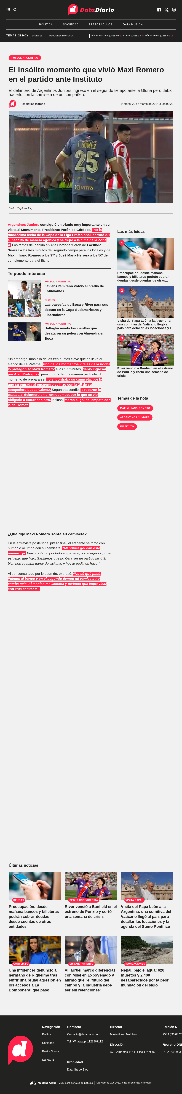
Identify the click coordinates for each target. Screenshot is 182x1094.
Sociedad (48, 1042)
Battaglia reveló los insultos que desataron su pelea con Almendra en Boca (75, 333)
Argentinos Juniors (23, 224)
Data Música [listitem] (133, 24)
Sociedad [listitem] (71, 24)
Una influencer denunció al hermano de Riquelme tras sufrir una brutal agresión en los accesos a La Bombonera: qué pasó (35, 980)
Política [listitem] (46, 24)
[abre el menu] (8, 9)
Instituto (127, 426)
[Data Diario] (91, 9)
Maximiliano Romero (135, 408)
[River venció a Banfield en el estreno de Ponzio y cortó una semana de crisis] (145, 350)
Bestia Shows (51, 1051)
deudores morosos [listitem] (53, 35)
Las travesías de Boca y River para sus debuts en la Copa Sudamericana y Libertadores (76, 310)
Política (47, 1034)
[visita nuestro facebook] (159, 10)
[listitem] (107, 36)
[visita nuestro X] (166, 10)
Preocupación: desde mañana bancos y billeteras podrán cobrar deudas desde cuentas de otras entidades (34, 916)
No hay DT (49, 1059)
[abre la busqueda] (15, 9)
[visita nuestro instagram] (174, 10)
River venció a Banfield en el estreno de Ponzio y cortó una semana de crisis (91, 911)
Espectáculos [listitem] (101, 24)
